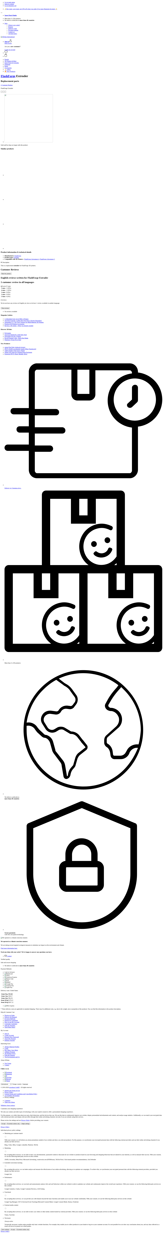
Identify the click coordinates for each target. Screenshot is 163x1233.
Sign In (7, 1033)
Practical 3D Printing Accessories (14, 324)
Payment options (13, 30)
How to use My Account (12, 1022)
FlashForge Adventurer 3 (47, 259)
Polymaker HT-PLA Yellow (13, 336)
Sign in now (8, 43)
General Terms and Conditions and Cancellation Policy (21, 1094)
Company (7, 1100)
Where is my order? (14, 25)
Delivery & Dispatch (11, 1017)
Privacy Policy (9, 1092)
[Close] (1, 12)
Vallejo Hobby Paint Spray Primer (15, 350)
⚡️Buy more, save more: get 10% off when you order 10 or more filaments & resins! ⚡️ (31, 9)
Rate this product (6, 273)
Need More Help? (10, 1027)
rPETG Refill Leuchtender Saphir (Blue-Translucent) (20, 349)
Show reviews (5, 308)
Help (6, 23)
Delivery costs (12, 28)
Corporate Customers (11, 1024)
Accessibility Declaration (12, 1095)
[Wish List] (6, 53)
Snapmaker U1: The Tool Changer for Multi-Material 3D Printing (24, 322)
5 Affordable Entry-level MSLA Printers (16, 319)
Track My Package (10, 1039)
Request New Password (12, 1037)
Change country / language (20, 1084)
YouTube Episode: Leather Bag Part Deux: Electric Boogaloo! (23, 320)
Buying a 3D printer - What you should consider (19, 326)
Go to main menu (10, 2)
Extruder (16, 257)
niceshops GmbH (14, 1087)
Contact (7, 1065)
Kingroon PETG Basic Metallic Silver (16, 354)
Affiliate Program (10, 1052)
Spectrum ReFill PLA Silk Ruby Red (16, 335)
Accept (3, 1123)
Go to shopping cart (10, 5)
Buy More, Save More (11, 1050)
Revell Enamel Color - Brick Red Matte (16, 338)
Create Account (9, 1035)
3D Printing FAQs (10, 1053)
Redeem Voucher (10, 1040)
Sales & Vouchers (10, 1025)
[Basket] (83, 55)
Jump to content (9, 4)
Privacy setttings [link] (9, 1097)
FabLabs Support (10, 1055)
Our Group (8, 1063)
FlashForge (8, 76)
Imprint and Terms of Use (12, 1090)
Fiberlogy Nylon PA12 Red (13, 340)
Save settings (5, 1229)
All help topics (12, 33)
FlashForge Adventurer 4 (31, 259)
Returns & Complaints (11, 1020)
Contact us (11, 32)
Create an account (10, 50)
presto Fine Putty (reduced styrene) (15, 347)
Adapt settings (25, 1123)
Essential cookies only (13, 1123)
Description (5, 262)
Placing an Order (10, 1015)
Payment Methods (10, 1019)
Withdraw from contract (8, 1105)
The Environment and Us (12, 1057)
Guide (6, 1048)
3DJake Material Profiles (12, 1047)
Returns (10, 27)
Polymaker (8, 333)
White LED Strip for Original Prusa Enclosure (18, 352)
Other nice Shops (10, 1102)
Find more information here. (9, 948)
